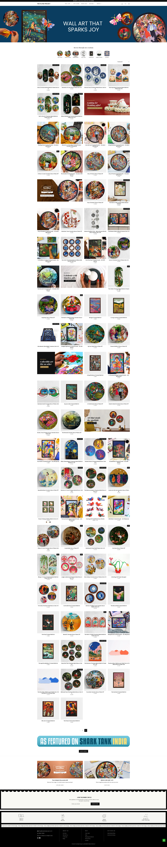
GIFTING (91, 3)
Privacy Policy (87, 838)
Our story (64, 833)
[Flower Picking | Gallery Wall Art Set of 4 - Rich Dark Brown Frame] (46, 522)
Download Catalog (111, 835)
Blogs (64, 838)
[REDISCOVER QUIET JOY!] (107, 769)
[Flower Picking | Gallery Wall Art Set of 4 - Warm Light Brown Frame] (48, 522)
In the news (65, 836)
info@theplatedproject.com (45, 831)
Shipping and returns (89, 836)
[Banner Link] (107, 104)
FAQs (86, 835)
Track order (87, 833)
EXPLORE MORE (60, 785)
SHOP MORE (83, 751)
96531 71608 (41, 833)
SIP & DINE (76, 3)
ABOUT (99, 3)
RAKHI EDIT (84, 3)
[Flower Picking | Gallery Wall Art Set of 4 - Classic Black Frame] (50, 522)
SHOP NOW (107, 785)
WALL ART (68, 3)
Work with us (65, 835)
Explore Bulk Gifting (111, 833)
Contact (86, 840)
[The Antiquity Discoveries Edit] (60, 769)
